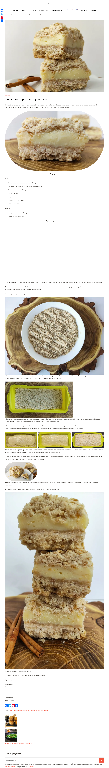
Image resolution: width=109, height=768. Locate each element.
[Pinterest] (2, 17)
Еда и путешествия (57, 10)
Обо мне (93, 10)
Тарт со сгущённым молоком (14, 705)
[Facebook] (2, 10)
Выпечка (7, 120)
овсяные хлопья (20, 736)
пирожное (33, 736)
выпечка (12, 736)
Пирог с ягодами (9, 723)
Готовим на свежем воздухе (39, 10)
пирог (28, 736)
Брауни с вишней (9, 726)
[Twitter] (2, 14)
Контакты (84, 10)
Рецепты (25, 10)
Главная (15, 10)
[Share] (2, 21)
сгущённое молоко (42, 736)
